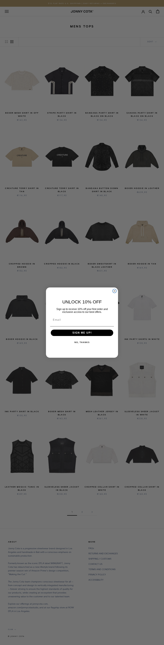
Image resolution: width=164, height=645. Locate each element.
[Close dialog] (114, 291)
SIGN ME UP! (82, 332)
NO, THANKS (82, 342)
